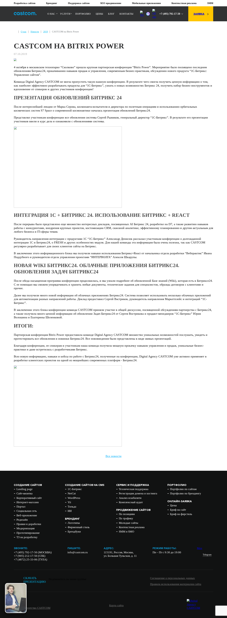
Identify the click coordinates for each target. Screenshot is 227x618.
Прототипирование (28, 532)
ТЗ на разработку (27, 537)
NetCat (72, 493)
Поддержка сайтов (79, 3)
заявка (198, 13)
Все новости (113, 456)
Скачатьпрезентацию (34, 580)
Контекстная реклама (184, 3)
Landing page (24, 489)
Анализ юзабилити (130, 498)
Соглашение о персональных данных (172, 578)
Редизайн (22, 519)
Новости (35, 31)
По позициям (127, 514)
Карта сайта (116, 605)
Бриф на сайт (178, 509)
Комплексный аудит (131, 502)
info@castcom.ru (77, 552)
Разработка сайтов (24, 3)
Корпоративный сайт (29, 498)
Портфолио (83, 13)
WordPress (74, 498)
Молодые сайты (128, 522)
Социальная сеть (26, 511)
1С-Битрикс (75, 489)
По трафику (126, 518)
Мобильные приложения (146, 3)
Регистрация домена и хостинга (138, 493)
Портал (20, 506)
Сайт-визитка (24, 493)
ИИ (70, 511)
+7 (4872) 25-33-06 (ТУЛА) (30, 559)
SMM (210, 3)
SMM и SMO (126, 531)
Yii (69, 502)
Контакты (126, 13)
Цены (99, 13)
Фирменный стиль (79, 527)
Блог (111, 13)
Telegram (207, 554)
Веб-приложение (26, 515)
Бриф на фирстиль (181, 514)
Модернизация (25, 528)
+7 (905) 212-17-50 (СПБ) (29, 555)
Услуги (65, 13)
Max (199, 548)
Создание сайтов (28, 485)
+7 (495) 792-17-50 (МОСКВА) (33, 552)
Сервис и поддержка (132, 485)
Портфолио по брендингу (185, 493)
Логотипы (74, 522)
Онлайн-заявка (179, 501)
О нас (51, 13)
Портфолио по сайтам (183, 489)
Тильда (72, 506)
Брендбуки (74, 531)
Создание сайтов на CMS (84, 485)
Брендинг (51, 3)
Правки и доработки (28, 524)
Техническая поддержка (133, 489)
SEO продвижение (110, 3)
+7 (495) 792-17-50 (169, 13)
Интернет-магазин (27, 502)
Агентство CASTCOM (37, 608)
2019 (45, 31)
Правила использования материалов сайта (175, 584)
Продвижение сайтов (133, 510)
